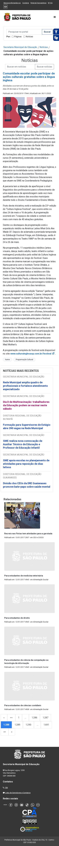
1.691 (46, 724)
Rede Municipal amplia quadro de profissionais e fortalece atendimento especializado (25, 386)
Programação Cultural (24, 360)
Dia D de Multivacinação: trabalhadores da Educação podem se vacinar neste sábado (26, 405)
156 (6, 788)
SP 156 (50, 3)
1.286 (34, 717)
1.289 (17, 724)
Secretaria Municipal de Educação (20, 47)
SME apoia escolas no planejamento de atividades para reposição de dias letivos (26, 464)
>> (4, 731)
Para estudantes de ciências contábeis (22, 705)
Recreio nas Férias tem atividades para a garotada (28, 533)
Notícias (29, 36)
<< (11, 717)
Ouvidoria (25, 3)
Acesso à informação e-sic (12, 3)
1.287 (45, 717)
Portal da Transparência (38, 3)
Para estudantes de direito (17, 618)
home (7, 360)
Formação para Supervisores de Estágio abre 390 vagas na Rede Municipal (26, 426)
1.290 (28, 724)
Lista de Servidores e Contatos (18, 793)
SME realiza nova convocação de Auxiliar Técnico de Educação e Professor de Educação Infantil (22, 444)
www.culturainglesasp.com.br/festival (32, 353)
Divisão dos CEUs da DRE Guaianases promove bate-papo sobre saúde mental (26, 485)
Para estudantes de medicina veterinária (23, 576)
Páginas (18, 36)
